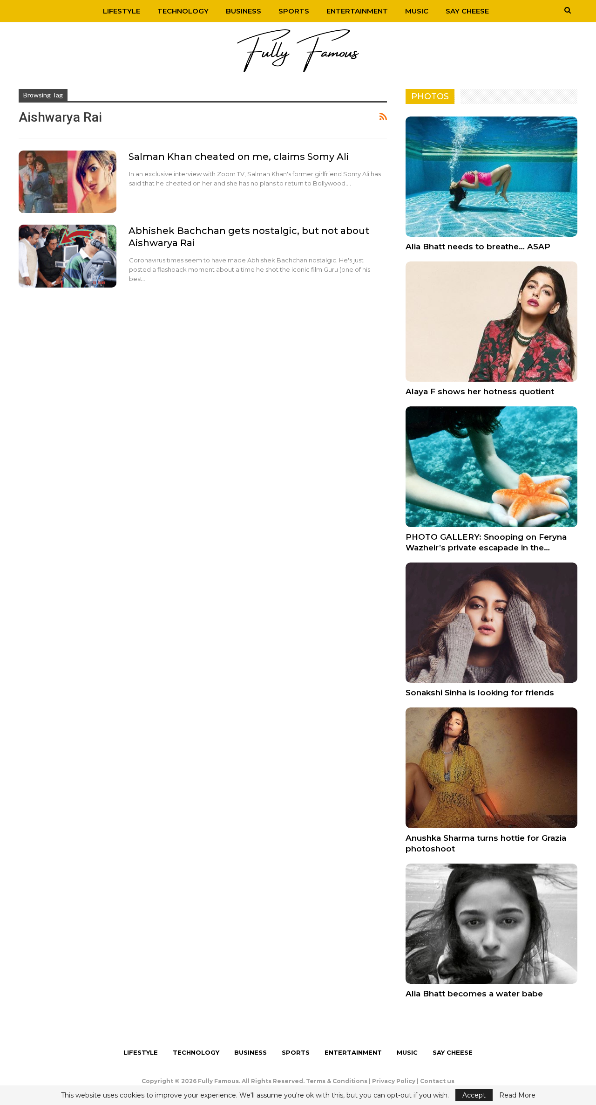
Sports (293, 11)
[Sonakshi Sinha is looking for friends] (491, 623)
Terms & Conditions (336, 1081)
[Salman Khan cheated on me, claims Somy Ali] (67, 182)
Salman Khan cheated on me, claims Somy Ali (239, 156)
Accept (474, 1095)
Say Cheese (467, 11)
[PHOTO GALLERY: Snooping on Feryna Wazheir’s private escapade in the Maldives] (491, 466)
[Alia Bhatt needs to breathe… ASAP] (491, 177)
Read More (517, 1095)
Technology (183, 11)
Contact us (437, 1081)
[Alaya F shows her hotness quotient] (491, 321)
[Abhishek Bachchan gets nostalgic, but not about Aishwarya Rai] (67, 256)
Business (243, 11)
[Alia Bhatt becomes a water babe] (491, 924)
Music (416, 11)
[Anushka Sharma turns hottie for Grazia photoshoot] (491, 767)
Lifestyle (121, 11)
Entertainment (357, 11)
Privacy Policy (393, 1081)
